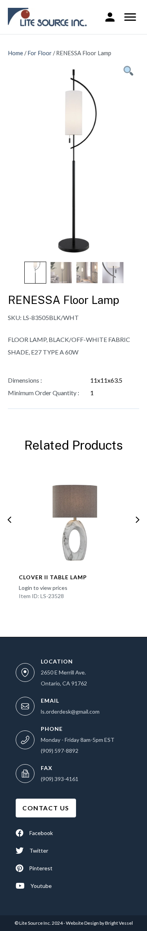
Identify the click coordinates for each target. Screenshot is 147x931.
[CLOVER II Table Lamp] (73, 517)
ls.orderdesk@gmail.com (70, 711)
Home (15, 52)
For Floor (39, 52)
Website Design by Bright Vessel (99, 923)
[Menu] (130, 17)
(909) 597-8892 (59, 750)
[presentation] (9, 519)
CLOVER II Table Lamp (53, 577)
